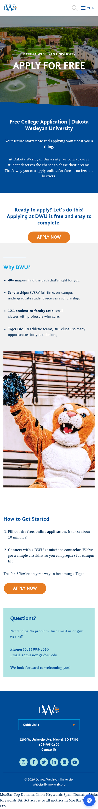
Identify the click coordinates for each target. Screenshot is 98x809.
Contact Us (49, 750)
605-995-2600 (49, 745)
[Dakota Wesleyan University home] (10, 8)
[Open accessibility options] (89, 800)
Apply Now (49, 237)
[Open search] (74, 8)
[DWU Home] (49, 709)
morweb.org (57, 784)
